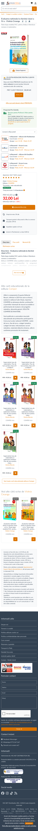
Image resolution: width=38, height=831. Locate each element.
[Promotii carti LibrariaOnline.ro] (7, 793)
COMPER (11, 183)
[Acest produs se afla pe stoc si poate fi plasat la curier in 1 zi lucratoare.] (24, 190)
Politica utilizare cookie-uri (9, 632)
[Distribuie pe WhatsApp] (26, 21)
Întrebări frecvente (7, 652)
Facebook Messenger (10, 739)
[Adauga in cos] (15, 378)
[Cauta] (34, 8)
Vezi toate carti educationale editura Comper (19, 481)
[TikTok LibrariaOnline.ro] (11, 793)
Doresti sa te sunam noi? (11, 745)
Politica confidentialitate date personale (13, 636)
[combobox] (16, 8)
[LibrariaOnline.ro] (13, 3)
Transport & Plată (6, 648)
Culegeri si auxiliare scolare (14, 14)
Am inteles (29, 823)
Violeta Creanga (13, 21)
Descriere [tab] (6, 242)
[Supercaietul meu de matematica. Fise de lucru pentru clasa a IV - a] (9, 348)
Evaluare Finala (28, 14)
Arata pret (19, 94)
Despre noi (4, 624)
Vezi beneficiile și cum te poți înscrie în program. (19, 121)
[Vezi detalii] (15, 539)
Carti (2, 14)
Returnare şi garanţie (7, 644)
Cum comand (5, 640)
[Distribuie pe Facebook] (22, 21)
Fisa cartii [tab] (16, 242)
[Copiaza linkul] (29, 21)
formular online (16, 777)
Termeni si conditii (7, 628)
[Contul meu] (35, 3)
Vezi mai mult (18, 272)
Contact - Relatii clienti (8, 660)
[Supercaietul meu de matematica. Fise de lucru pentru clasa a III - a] (28, 348)
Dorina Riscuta (10, 369)
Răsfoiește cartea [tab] (9, 246)
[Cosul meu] (32, 3)
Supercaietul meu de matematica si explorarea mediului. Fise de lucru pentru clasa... (10, 412)
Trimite (18, 729)
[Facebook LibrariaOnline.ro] (2, 793)
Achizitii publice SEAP (8, 656)
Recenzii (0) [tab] (26, 242)
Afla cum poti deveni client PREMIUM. (19, 103)
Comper (13, 289)
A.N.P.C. (3, 767)
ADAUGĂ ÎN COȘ (20, 207)
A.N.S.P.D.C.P (30, 759)
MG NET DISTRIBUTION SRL (20, 756)
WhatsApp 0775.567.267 (11, 742)
